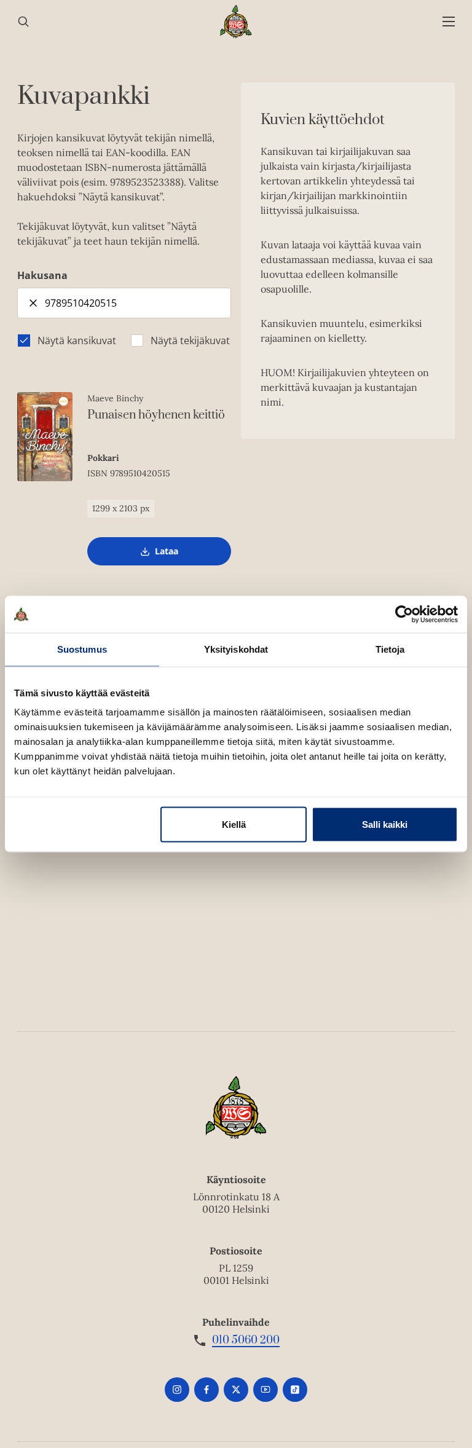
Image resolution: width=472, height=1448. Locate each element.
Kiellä (234, 824)
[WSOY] (236, 21)
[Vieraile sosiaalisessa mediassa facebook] (206, 1389)
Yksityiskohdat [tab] (236, 649)
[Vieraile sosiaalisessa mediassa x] (236, 1389)
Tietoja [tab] (390, 649)
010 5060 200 (246, 1340)
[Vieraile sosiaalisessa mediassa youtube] (265, 1389)
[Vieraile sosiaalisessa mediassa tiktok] (295, 1389)
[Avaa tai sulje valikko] (448, 21)
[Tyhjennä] (33, 303)
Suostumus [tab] (82, 649)
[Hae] (23, 21)
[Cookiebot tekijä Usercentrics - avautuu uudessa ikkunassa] (404, 614)
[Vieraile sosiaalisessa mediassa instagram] (177, 1389)
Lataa (166, 555)
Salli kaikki (384, 824)
